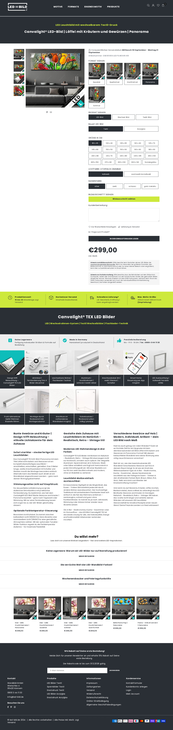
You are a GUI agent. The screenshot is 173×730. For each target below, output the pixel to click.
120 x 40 (137, 143)
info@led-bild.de (15, 697)
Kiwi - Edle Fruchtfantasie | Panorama (22, 625)
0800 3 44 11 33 (14, 692)
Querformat (114, 82)
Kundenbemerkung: (98, 205)
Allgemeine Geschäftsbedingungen (103, 704)
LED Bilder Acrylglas (56, 693)
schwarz (132, 186)
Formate (73, 6)
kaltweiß (105, 174)
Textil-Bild (147, 117)
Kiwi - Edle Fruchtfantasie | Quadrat (47, 625)
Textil (106, 129)
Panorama (150, 82)
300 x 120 (135, 162)
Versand (90, 690)
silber (97, 186)
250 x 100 (152, 156)
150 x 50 (109, 149)
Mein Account (133, 693)
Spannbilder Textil (55, 686)
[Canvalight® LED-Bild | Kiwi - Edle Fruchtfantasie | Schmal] (74, 608)
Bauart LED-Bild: (96, 124)
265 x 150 (95, 162)
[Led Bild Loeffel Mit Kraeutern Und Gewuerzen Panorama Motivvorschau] (19, 66)
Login (128, 690)
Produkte (113, 6)
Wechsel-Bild (123, 117)
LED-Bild (99, 117)
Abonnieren (114, 670)
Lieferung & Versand (130, 227)
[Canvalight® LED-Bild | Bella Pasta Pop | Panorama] (123, 608)
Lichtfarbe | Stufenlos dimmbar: (105, 169)
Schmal (96, 105)
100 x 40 (109, 143)
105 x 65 (123, 143)
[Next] (80, 78)
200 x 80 (95, 156)
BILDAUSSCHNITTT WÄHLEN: (101, 194)
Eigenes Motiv (93, 6)
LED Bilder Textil (54, 683)
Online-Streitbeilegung (97, 701)
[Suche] (148, 5)
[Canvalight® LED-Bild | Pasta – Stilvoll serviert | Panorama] (147, 608)
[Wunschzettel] (158, 5)
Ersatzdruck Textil (55, 690)
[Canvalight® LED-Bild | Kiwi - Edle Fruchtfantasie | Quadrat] (49, 608)
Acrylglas (141, 129)
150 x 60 (123, 149)
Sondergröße (150, 162)
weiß (115, 186)
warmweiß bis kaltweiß (141, 174)
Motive (58, 6)
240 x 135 (137, 156)
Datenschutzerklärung (97, 697)
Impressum (91, 683)
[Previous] (29, 78)
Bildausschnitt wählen (124, 199)
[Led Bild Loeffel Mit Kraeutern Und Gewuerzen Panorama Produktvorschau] (19, 54)
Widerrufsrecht (93, 693)
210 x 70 (109, 156)
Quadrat (96, 82)
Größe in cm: (95, 138)
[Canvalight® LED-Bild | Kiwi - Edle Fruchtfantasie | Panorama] (25, 608)
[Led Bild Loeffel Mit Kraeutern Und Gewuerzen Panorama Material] (19, 78)
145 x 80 (95, 149)
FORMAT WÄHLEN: (97, 61)
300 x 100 (122, 162)
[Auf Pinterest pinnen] (47, 112)
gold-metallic (150, 186)
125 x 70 (152, 143)
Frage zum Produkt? (100, 232)
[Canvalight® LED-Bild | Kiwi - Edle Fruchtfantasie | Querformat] (98, 608)
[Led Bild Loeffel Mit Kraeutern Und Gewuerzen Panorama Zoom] (19, 90)
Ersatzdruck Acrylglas (57, 697)
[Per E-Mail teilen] (51, 112)
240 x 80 (123, 156)
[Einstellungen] (153, 5)
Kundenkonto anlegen (137, 686)
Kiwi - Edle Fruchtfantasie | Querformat (96, 625)
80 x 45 (95, 143)
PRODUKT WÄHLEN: (97, 112)
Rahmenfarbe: (95, 181)
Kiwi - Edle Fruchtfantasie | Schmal (71, 625)
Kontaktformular (134, 683)
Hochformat (132, 82)
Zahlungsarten (93, 686)
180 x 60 (151, 149)
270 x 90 (108, 162)
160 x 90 (137, 149)
